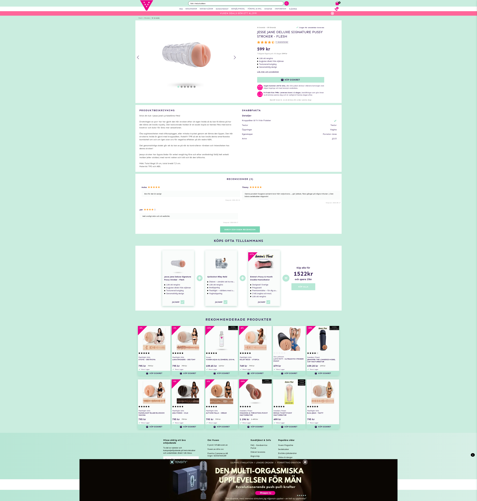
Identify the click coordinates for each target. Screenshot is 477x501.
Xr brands (156, 18)
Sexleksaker (283, 449)
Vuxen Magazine (285, 445)
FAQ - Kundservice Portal (259, 446)
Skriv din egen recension (240, 229)
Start (141, 18)
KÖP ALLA (303, 286)
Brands (147, 18)
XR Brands (271, 27)
